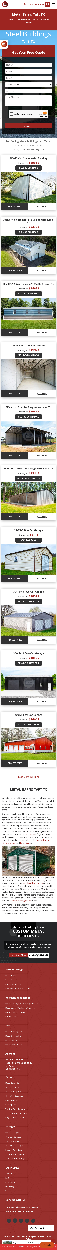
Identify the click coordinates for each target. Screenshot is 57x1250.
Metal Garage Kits (13, 1036)
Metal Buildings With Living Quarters (21, 1003)
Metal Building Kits (13, 1031)
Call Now (42, 206)
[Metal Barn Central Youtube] (33, 1221)
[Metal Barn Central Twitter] (15, 1220)
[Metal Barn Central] (5, 4)
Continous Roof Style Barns (17, 988)
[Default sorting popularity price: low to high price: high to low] (32, 149)
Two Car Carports (13, 1091)
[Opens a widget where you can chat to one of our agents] (47, 1245)
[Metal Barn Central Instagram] (21, 1221)
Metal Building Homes (15, 1012)
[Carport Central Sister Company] (4, 44)
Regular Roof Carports (15, 1117)
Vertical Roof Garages (15, 1154)
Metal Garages (12, 1132)
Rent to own (10, 1182)
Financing (9, 1186)
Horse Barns (11, 980)
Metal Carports (12, 1083)
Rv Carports (10, 1104)
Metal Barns (10, 975)
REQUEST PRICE (15, 206)
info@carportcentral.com (25, 1207)
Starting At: (23, 163)
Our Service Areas (40, 1228)
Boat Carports (11, 1100)
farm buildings (42, 840)
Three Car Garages (14, 1145)
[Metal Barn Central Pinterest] (27, 1221)
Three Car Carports (14, 1096)
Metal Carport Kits (13, 1044)
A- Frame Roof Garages (16, 1158)
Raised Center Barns (14, 984)
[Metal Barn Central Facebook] (9, 1221)
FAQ (7, 1178)
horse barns (25, 843)
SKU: (21, 167)
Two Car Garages (13, 1141)
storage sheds (8, 843)
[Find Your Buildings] (47, 4)
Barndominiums (12, 1016)
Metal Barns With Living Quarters (20, 1008)
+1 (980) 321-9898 (35, 4)
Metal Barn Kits (12, 1040)
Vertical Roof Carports (15, 1109)
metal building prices (21, 900)
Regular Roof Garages (15, 1150)
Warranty (9, 1191)
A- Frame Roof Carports (16, 1113)
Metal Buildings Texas (33, 883)
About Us (9, 1173)
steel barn (29, 834)
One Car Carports (13, 1087)
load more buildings (28, 776)
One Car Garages (13, 1137)
